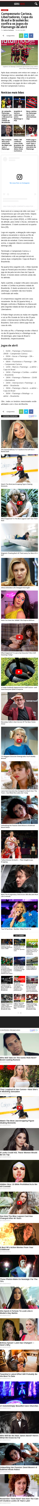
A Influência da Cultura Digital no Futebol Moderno (31, 968)
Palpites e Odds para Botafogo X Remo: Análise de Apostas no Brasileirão (6, 987)
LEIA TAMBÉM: (19, 935)
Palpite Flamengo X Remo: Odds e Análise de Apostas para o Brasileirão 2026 (19, 1005)
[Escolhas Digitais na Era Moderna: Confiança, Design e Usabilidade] (19, 961)
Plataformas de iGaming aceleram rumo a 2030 (6, 947)
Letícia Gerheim (8, 30)
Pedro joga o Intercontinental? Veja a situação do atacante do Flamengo (31, 144)
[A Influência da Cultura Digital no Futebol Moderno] (32, 961)
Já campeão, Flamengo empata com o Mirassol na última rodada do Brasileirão (7, 116)
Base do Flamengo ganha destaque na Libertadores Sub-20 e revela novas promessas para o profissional (32, 988)
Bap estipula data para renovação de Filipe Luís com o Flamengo (7, 144)
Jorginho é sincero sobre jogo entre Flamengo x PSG (18, 116)
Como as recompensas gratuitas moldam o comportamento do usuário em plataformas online (6, 970)
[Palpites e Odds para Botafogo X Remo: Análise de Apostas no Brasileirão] (7, 980)
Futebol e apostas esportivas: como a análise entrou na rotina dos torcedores (32, 951)
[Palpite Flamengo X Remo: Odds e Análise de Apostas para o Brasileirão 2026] (19, 998)
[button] (35, 3)
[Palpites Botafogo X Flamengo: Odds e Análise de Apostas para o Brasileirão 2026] (32, 998)
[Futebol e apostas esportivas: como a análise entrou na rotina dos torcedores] (32, 943)
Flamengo (4, 10)
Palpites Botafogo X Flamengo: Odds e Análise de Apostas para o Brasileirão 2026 (31, 1006)
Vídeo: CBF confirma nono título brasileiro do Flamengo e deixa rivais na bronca (19, 145)
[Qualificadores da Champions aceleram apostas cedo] (19, 942)
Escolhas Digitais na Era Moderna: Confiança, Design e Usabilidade (19, 968)
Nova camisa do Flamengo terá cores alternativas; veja (31, 115)
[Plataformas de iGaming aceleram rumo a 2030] (7, 942)
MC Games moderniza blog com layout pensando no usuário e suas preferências (18, 987)
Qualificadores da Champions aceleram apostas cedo (19, 948)
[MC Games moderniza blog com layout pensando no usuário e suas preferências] (19, 979)
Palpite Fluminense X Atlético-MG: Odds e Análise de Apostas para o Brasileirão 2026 (6, 1006)
